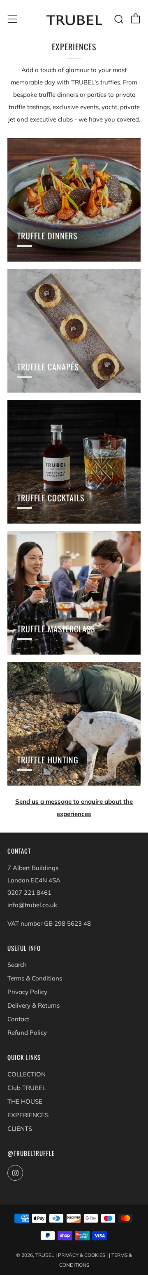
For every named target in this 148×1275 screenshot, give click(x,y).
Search (17, 965)
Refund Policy (27, 1032)
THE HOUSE (24, 1101)
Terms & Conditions (34, 978)
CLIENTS (19, 1128)
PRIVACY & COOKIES (81, 1255)
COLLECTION (26, 1074)
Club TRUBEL (26, 1088)
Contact (18, 1019)
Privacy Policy (27, 992)
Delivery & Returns (33, 1005)
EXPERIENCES (28, 1115)
